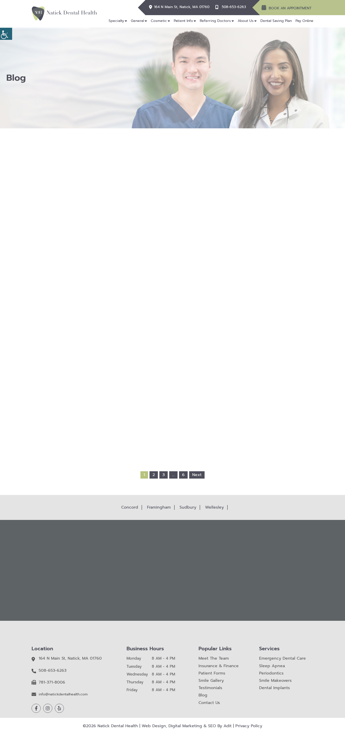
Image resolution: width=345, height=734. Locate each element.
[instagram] (47, 708)
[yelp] (59, 708)
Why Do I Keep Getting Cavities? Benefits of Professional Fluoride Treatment (115, 268)
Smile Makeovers (275, 680)
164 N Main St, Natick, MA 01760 (181, 7)
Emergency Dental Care (282, 658)
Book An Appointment (290, 8)
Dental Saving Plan (276, 20)
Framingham (159, 507)
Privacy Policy (248, 726)
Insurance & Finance (219, 666)
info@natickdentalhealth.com (63, 694)
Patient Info (183, 20)
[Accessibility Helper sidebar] (6, 34)
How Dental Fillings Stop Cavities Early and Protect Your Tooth (115, 369)
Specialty (116, 20)
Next (197, 475)
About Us (246, 20)
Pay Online (304, 20)
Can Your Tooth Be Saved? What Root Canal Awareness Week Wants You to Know (172, 369)
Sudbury (188, 507)
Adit (228, 726)
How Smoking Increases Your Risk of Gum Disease (173, 266)
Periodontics (271, 673)
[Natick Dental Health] (64, 13)
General (137, 20)
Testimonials (210, 688)
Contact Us (209, 702)
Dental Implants (274, 688)
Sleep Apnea (272, 666)
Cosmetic (159, 20)
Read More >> (115, 296)
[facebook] (36, 708)
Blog (203, 695)
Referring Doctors (215, 20)
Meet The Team (214, 658)
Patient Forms (212, 673)
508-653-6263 (234, 7)
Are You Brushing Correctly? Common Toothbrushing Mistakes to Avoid (230, 268)
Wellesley (214, 507)
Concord (129, 507)
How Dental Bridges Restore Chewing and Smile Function (230, 367)
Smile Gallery (211, 680)
